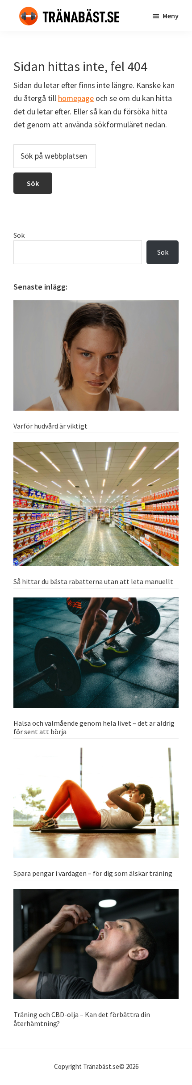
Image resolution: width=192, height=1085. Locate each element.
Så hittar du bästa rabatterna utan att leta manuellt (93, 581)
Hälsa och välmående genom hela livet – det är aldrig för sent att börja (94, 727)
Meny (171, 15)
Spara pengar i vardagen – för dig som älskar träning (92, 873)
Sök (19, 235)
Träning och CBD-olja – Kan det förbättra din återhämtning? (81, 1018)
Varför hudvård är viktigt (50, 425)
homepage (76, 98)
